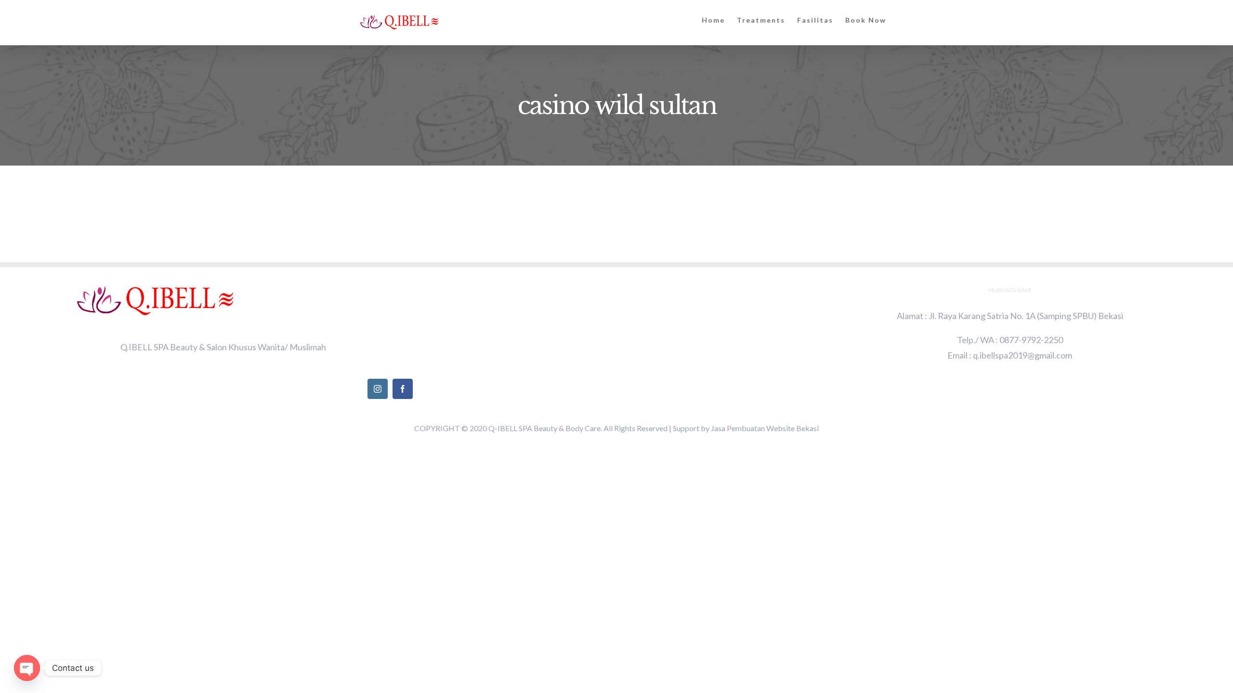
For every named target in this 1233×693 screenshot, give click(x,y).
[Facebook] (403, 389)
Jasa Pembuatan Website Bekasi (765, 428)
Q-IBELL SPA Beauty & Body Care (544, 428)
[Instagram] (377, 389)
